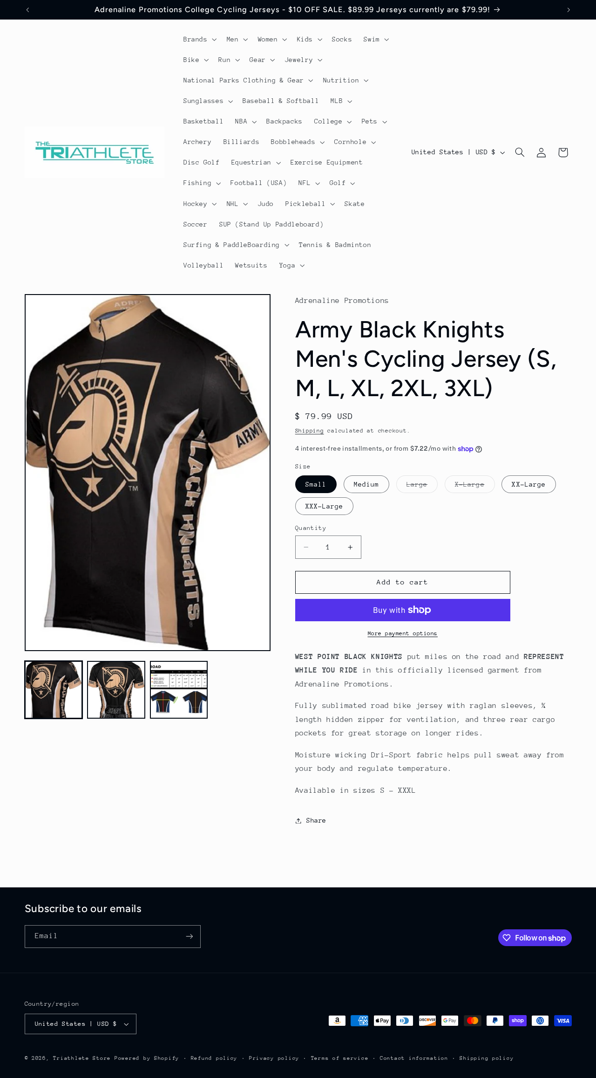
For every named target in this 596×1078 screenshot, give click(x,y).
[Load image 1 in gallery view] (53, 690)
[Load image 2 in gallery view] (116, 690)
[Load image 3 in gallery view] (179, 690)
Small (315, 484)
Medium (366, 484)
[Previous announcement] (27, 9)
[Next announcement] (568, 9)
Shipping (309, 430)
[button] (199, 39)
